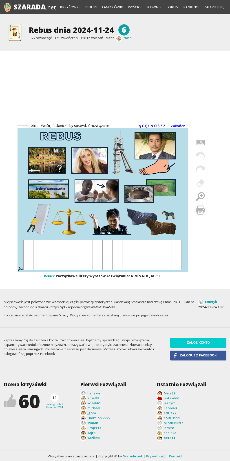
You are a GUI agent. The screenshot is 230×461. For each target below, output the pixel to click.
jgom (91, 413)
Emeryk (211, 301)
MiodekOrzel (174, 423)
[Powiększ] (200, 196)
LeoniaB (170, 408)
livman (92, 423)
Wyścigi (135, 7)
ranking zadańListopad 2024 (54, 402)
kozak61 (94, 403)
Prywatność (155, 456)
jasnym (169, 403)
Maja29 (170, 393)
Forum (172, 7)
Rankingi (191, 7)
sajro (91, 432)
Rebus (49, 276)
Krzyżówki (70, 7)
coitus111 (172, 418)
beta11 (169, 437)
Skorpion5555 (98, 418)
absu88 (93, 398)
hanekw (93, 393)
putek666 (171, 398)
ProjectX (94, 427)
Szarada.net (132, 456)
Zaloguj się (214, 7)
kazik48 (93, 437)
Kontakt (175, 456)
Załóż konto (198, 342)
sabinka (170, 432)
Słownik (154, 7)
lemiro (169, 427)
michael (93, 408)
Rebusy (90, 7)
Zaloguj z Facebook (198, 355)
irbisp (127, 38)
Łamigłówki (112, 7)
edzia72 (170, 413)
